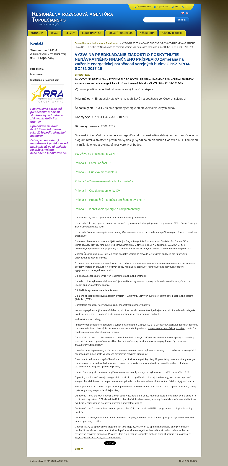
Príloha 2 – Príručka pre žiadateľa (96, 172)
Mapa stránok (163, 7)
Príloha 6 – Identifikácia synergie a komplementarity (107, 209)
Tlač (186, 7)
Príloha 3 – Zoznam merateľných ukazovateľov (104, 181)
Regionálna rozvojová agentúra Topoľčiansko (97, 43)
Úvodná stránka (144, 7)
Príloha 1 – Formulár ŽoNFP (93, 163)
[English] (187, 13)
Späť (77, 448)
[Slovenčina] (183, 13)
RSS (176, 7)
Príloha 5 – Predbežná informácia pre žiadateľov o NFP (110, 199)
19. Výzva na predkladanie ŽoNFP (96, 153)
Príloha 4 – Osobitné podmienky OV (97, 190)
